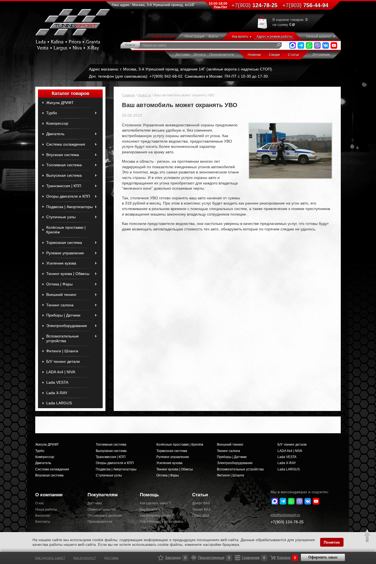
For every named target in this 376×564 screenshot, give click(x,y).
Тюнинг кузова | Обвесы (67, 273)
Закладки (161, 557)
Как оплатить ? (151, 509)
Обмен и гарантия (102, 509)
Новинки (254, 55)
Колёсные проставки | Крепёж (66, 229)
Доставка (183, 55)
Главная (128, 95)
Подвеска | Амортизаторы (69, 207)
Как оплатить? (84, 558)
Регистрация (195, 37)
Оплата (200, 55)
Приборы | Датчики (63, 315)
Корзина (273, 557)
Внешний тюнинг (61, 294)
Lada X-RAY (56, 393)
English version (163, 37)
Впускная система (62, 154)
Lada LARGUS (59, 403)
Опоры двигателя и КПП (68, 196)
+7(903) (287, 522)
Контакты (42, 522)
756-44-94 (305, 5)
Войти (213, 37)
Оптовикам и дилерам (105, 515)
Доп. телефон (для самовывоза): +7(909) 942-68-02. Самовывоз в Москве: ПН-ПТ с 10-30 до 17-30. (179, 76)
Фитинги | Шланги (62, 351)
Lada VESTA (57, 382)
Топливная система (64, 165)
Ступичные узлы (61, 217)
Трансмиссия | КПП (63, 186)
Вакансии (42, 515)
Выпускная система (64, 175)
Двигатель (55, 134)
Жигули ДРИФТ (60, 102)
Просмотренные (194, 557)
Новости (144, 95)
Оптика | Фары (59, 284)
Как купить (240, 37)
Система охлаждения (65, 144)
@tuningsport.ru (285, 515)
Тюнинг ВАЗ (201, 509)
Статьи (293, 55)
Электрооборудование (66, 325)
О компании (48, 494)
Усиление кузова (61, 263)
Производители (221, 55)
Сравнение (237, 557)
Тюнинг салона (59, 305)
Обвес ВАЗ (200, 515)
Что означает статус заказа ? (162, 522)
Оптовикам (321, 55)
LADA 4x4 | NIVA (60, 372)
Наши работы (46, 509)
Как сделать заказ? (50, 558)
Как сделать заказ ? (155, 503)
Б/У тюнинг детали (63, 361)
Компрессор (57, 123)
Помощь (149, 494)
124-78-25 (254, 5)
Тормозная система (64, 242)
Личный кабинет (319, 37)
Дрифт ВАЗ (201, 503)
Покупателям (103, 494)
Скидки (274, 55)
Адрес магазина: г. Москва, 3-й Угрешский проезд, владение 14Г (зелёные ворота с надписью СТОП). (181, 69)
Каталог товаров (70, 93)
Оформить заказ (322, 557)
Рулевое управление (65, 253)
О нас (39, 503)
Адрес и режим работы (275, 37)
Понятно (332, 542)
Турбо (51, 113)
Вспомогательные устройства (62, 338)
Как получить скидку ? (157, 515)
